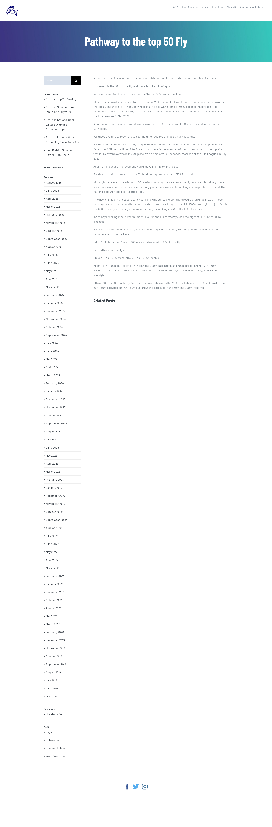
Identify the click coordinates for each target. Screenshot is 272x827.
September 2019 (56, 664)
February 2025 (55, 295)
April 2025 (52, 279)
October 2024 (54, 327)
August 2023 (54, 431)
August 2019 (53, 672)
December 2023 (55, 399)
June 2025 (52, 262)
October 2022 (54, 511)
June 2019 (52, 688)
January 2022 (54, 584)
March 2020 (53, 624)
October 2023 (54, 415)
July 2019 (51, 680)
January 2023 (54, 487)
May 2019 (51, 696)
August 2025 (54, 246)
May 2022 (51, 552)
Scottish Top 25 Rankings (61, 99)
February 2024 (55, 383)
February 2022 (55, 576)
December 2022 (56, 495)
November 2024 (56, 319)
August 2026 (54, 182)
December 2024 (56, 311)
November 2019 (55, 648)
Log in (50, 732)
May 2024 (51, 359)
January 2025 (54, 303)
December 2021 (55, 592)
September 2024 (56, 335)
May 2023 (51, 455)
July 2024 (52, 343)
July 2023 (52, 439)
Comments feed (56, 748)
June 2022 (52, 544)
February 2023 (55, 479)
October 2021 (54, 600)
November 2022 (56, 503)
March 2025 (53, 287)
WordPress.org (55, 756)
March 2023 (53, 471)
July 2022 (52, 535)
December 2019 (55, 640)
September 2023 (56, 423)
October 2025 (54, 230)
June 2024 (52, 351)
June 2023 (52, 447)
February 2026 (55, 214)
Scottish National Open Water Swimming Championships (60, 124)
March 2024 (53, 375)
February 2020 (55, 632)
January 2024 (54, 391)
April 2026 (52, 198)
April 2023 (52, 463)
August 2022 (54, 527)
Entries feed (53, 740)
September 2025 (56, 238)
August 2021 (53, 608)
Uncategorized (55, 714)
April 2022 (52, 560)
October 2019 (54, 656)
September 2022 (56, 519)
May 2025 (51, 271)
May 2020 (51, 616)
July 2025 (52, 254)
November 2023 (56, 407)
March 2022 (53, 568)
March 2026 (53, 206)
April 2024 (52, 367)
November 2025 (56, 222)
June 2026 (52, 190)
